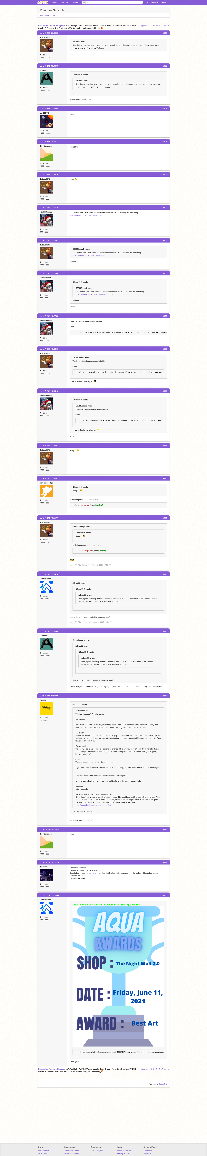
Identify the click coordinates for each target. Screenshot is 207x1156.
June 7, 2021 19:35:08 (49, 349)
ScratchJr (147, 1153)
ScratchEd (147, 1150)
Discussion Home (47, 15)
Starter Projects (97, 1150)
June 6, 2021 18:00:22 (49, 141)
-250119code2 (46, 211)
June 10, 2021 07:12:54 (49, 862)
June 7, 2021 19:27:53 (49, 316)
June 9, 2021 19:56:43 (49, 631)
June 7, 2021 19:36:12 (49, 391)
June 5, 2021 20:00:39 (49, 33)
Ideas (75, 2)
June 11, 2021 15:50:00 (49, 895)
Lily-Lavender (46, 146)
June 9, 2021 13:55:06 (49, 517)
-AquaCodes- (45, 578)
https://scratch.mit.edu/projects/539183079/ (93, 805)
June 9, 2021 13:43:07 (49, 445)
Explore (64, 2)
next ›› (166, 25)
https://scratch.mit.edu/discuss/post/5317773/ (88, 215)
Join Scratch (152, 2)
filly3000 (43, 866)
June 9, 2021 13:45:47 (49, 478)
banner (92, 873)
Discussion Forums (46, 25)
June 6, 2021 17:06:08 (49, 108)
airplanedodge (46, 482)
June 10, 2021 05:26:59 (49, 829)
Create (54, 2)
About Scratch (43, 1150)
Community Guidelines (73, 1150)
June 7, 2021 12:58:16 (49, 174)
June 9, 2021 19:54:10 (49, 574)
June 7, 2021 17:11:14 (49, 207)
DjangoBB (163, 1084)
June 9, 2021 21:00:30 (49, 695)
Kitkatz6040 (45, 37)
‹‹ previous (145, 25)
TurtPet (43, 700)
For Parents (42, 1153)
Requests (61, 25)
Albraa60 (44, 70)
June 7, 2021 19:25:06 (49, 273)
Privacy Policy (123, 1153)
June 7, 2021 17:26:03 (49, 240)
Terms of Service (124, 1150)
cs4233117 (44, 113)
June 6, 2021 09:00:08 (49, 65)
